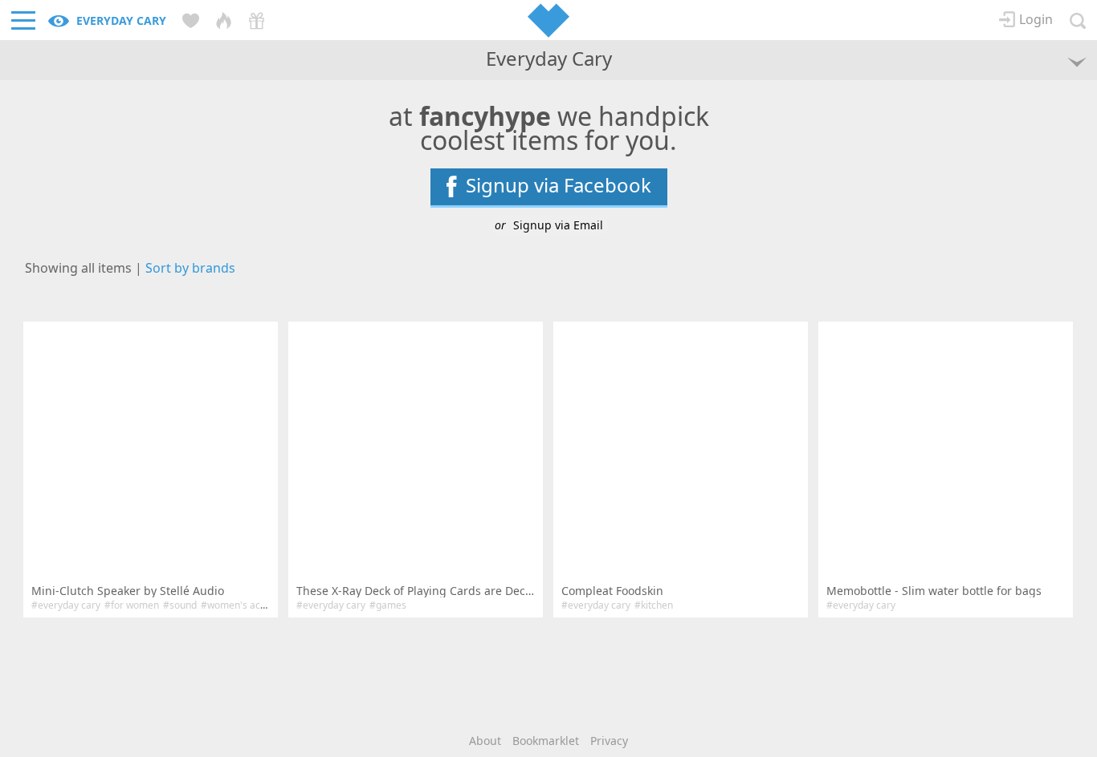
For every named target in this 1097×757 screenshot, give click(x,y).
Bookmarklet (545, 740)
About (485, 740)
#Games (387, 605)
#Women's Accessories (252, 605)
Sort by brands (190, 268)
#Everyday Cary (65, 605)
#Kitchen (653, 605)
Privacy (609, 740)
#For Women (131, 605)
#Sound (180, 605)
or (549, 225)
